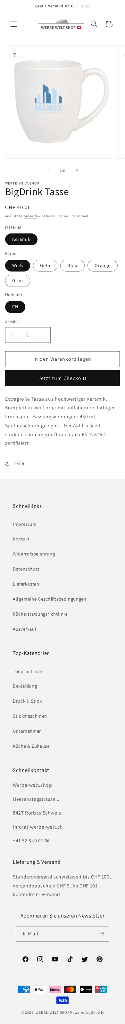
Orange (103, 265)
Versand (30, 216)
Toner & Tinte (27, 671)
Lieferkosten (26, 584)
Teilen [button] (19, 463)
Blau (72, 265)
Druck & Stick (27, 701)
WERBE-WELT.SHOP (52, 1012)
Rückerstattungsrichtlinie (40, 614)
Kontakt (21, 539)
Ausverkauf (24, 629)
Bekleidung (25, 686)
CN (15, 306)
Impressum (25, 524)
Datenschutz (26, 569)
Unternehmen (27, 731)
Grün (17, 280)
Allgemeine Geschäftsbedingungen (50, 599)
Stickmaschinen (30, 716)
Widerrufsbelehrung (34, 554)
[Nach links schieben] (48, 171)
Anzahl (11, 322)
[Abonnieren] (101, 934)
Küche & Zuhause (31, 746)
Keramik (21, 239)
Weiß (17, 265)
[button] (13, 24)
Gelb (45, 265)
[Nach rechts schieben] (77, 171)
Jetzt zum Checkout (62, 378)
